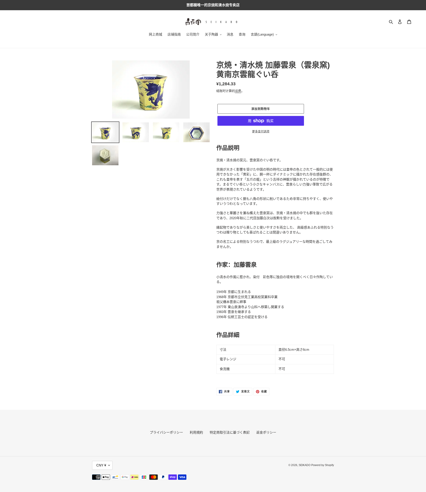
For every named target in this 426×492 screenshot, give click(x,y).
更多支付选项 (260, 131)
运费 (238, 91)
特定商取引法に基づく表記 (230, 432)
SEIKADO (304, 465)
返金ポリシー (266, 432)
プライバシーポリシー (166, 432)
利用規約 (196, 432)
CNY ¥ (101, 465)
